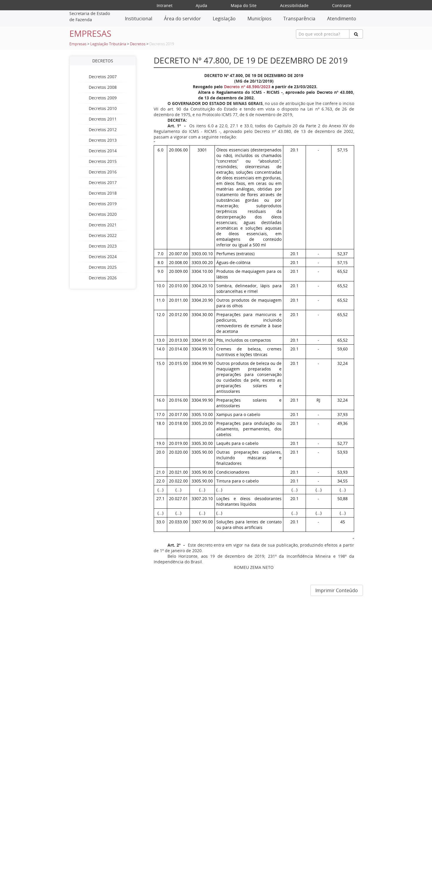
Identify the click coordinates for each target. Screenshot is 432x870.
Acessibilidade (294, 5)
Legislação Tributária (108, 43)
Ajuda (201, 5)
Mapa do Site (244, 5)
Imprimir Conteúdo (336, 590)
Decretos (137, 43)
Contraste (341, 5)
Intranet (165, 5)
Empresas (77, 43)
